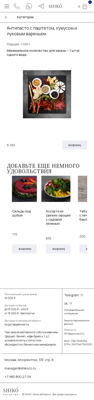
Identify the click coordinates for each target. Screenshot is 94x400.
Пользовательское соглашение (74, 311)
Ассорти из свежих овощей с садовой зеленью (58, 217)
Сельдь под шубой (21, 213)
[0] (85, 6)
